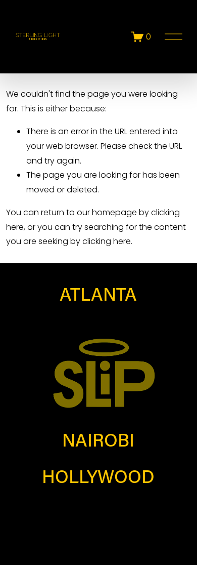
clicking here (106, 241)
